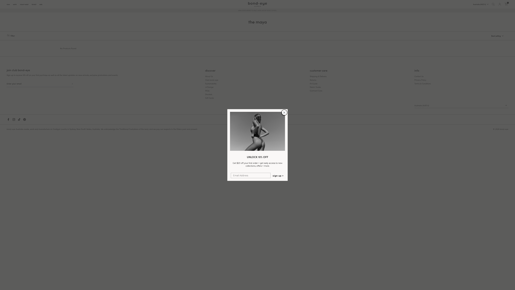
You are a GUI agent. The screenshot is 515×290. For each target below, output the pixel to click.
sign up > (278, 176)
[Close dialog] (284, 112)
